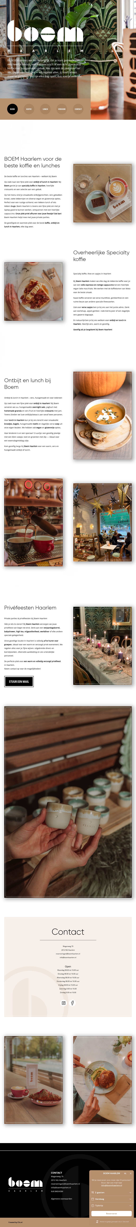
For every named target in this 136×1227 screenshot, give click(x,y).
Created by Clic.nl (15, 1222)
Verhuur (61, 109)
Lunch (45, 109)
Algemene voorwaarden (61, 1198)
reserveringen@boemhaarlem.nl (65, 1184)
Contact (78, 109)
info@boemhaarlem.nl (61, 1187)
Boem (12, 109)
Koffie (28, 109)
